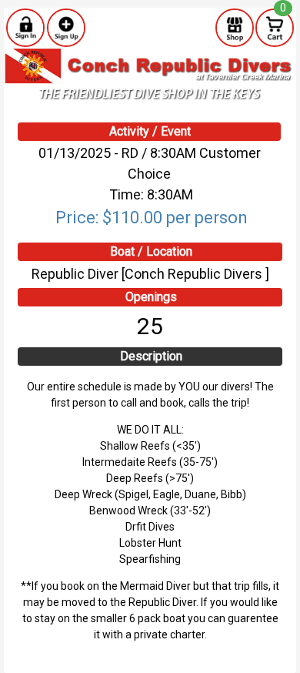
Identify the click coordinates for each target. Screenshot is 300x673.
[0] (274, 27)
